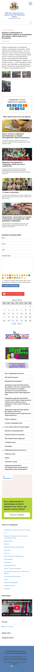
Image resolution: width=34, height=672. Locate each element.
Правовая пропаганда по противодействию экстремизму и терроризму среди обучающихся (16, 467)
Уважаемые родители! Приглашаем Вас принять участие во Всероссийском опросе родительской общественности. (18, 412)
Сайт (3, 250)
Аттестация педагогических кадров (17, 427)
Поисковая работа (10, 565)
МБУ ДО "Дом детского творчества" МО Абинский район (14, 15)
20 (17, 317)
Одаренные (7, 562)
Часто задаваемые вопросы (14, 373)
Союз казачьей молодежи (12, 576)
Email (4, 244)
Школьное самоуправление (14, 431)
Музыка (6, 544)
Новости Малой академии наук (14, 556)
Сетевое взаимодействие (13, 423)
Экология (7, 588)
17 (4, 317)
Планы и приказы (11, 419)
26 (13, 321)
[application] (17, 607)
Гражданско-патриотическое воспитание (17, 530)
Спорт (6, 579)
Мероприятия (5, 41)
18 (9, 317)
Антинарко (8, 446)
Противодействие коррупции (15, 438)
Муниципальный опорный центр (14, 547)
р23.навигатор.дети (11, 377)
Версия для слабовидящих (14, 294)
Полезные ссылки (11, 461)
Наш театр (7, 550)
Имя (3, 238)
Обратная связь (10, 454)
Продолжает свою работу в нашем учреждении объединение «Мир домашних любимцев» (16, 219)
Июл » (20, 324)
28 (21, 321)
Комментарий (6, 255)
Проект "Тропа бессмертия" (12, 568)
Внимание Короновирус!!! (13, 381)
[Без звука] (27, 614)
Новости (6, 553)
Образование (8, 559)
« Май (13, 324)
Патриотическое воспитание (14, 434)
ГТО (5, 533)
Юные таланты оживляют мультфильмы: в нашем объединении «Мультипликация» (16, 136)
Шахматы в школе (9, 585)
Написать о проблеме (17, 515)
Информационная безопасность (16, 450)
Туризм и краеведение (11, 582)
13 (17, 314)
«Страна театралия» (10, 192)
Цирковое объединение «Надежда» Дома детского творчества (13, 164)
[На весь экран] (30, 614)
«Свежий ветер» (10, 442)
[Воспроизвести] (4, 614)
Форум (7, 458)
